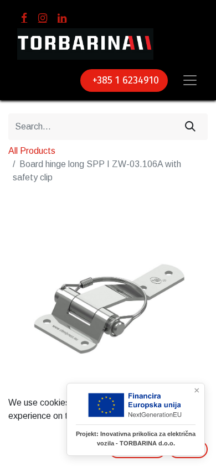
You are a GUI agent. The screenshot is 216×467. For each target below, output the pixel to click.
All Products (31, 150)
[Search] (190, 126)
